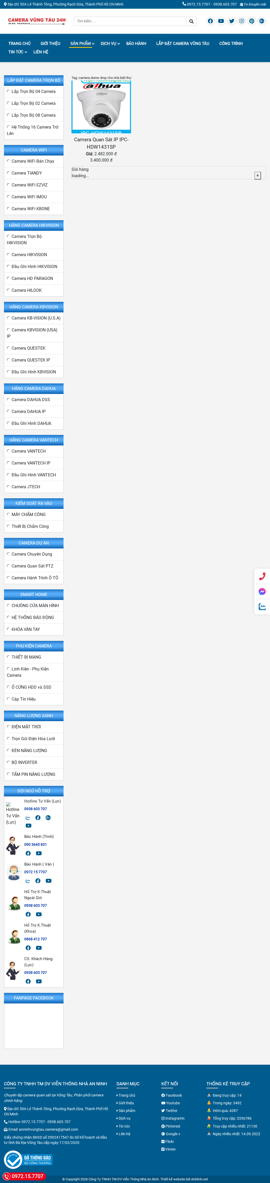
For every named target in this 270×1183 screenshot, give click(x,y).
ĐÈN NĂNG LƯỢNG (29, 750)
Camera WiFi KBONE (31, 208)
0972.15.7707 (198, 4)
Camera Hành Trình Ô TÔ (35, 577)
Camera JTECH (26, 486)
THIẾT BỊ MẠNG (26, 657)
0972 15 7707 (35, 872)
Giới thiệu (50, 43)
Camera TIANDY (27, 173)
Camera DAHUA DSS (31, 399)
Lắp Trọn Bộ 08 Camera (34, 115)
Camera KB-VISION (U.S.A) (36, 318)
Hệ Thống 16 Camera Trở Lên (32, 130)
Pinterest (172, 1126)
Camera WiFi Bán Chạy (33, 161)
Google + (172, 1134)
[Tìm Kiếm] (191, 21)
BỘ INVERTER (24, 762)
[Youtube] (221, 21)
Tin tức (15, 52)
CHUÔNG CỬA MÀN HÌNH (35, 605)
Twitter (171, 1111)
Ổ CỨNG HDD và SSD (31, 687)
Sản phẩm (80, 43)
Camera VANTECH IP (31, 463)
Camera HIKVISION (29, 254)
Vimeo (170, 1149)
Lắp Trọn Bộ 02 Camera (34, 103)
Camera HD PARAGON (32, 278)
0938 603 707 (35, 809)
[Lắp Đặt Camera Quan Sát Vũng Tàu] (36, 20)
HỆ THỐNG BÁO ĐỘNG (33, 617)
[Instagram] (242, 21)
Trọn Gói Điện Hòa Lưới (33, 738)
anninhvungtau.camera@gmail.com (48, 1129)
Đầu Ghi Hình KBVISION (34, 371)
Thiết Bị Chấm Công (30, 526)
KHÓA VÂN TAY (26, 629)
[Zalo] (28, 817)
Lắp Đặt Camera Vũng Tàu (182, 43)
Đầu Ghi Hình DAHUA (31, 423)
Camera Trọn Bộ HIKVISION (24, 239)
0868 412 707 (35, 939)
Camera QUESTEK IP (31, 360)
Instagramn (175, 1118)
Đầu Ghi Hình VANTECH (34, 474)
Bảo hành (136, 43)
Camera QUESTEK (28, 348)
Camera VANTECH (29, 451)
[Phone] (262, 576)
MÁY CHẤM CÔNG (29, 514)
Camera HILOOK (27, 290)
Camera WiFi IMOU (29, 196)
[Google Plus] (261, 21)
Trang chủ (19, 43)
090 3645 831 (35, 844)
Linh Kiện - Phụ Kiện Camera (28, 672)
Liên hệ (40, 52)
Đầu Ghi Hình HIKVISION (34, 266)
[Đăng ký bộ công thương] (28, 1159)
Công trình (231, 43)
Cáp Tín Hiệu (24, 699)
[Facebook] (210, 21)
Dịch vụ (108, 43)
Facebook (173, 1095)
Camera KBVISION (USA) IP (32, 333)
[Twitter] (231, 21)
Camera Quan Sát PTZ (33, 566)
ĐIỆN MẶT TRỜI (26, 726)
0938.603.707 (225, 4)
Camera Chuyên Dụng (32, 554)
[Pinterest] (251, 21)
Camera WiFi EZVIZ (30, 184)
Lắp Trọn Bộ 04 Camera (34, 91)
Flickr (169, 1141)
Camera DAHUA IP (29, 411)
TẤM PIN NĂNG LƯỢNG (33, 774)
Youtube (172, 1103)
